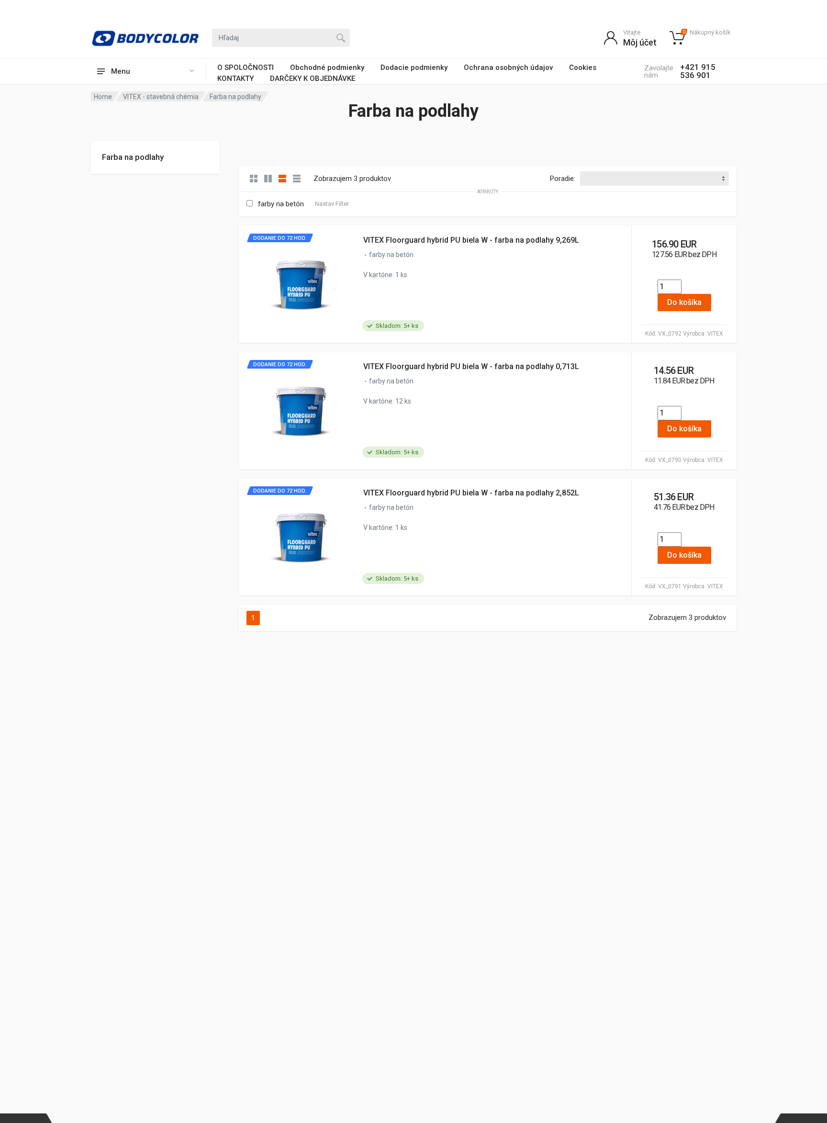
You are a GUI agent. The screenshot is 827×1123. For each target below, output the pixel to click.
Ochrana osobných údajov (508, 67)
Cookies (582, 67)
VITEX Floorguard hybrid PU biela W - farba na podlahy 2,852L (471, 492)
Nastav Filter (332, 203)
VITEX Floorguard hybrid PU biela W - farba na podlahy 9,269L (471, 240)
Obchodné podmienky (327, 67)
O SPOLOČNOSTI (245, 67)
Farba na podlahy (133, 157)
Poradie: (562, 178)
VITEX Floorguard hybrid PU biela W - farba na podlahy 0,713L (471, 366)
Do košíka (684, 302)
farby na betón (281, 204)
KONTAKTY (235, 78)
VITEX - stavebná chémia (161, 97)
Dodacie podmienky (413, 67)
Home (103, 97)
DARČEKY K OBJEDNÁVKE (312, 78)
